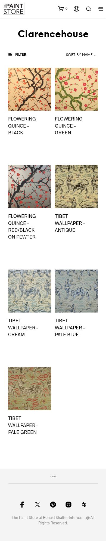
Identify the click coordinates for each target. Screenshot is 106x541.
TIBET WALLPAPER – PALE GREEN (23, 425)
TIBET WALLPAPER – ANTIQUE (70, 223)
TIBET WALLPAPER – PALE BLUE (70, 327)
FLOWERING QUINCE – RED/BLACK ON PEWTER (22, 226)
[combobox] (76, 55)
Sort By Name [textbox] (79, 55)
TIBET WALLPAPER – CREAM (23, 327)
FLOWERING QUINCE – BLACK (22, 125)
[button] (62, 8)
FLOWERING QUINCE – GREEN (69, 125)
